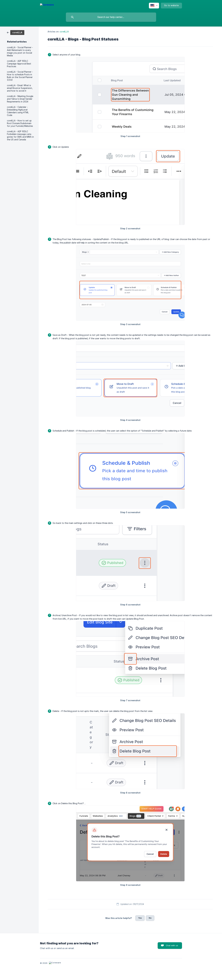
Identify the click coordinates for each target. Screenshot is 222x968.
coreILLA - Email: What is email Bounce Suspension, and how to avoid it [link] (20, 88)
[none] (47, 5)
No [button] (150, 918)
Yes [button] (140, 918)
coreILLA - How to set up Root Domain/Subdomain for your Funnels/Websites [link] (20, 123)
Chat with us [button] (172, 945)
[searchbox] (111, 17)
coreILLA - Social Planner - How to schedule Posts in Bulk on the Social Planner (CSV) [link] (20, 76)
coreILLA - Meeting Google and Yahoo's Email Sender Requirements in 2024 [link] (20, 99)
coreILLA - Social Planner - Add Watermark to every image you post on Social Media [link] (20, 51)
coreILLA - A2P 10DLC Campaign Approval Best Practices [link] (19, 64)
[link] (15, 32)
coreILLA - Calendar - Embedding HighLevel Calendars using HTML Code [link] (18, 111)
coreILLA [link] (64, 31)
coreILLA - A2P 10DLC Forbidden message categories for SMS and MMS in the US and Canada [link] (20, 135)
